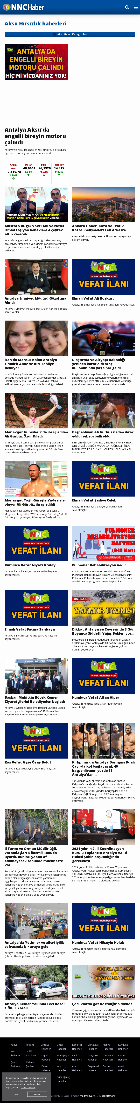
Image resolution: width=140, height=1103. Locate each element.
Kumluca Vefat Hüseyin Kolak (98, 943)
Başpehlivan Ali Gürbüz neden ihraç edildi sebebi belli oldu (103, 434)
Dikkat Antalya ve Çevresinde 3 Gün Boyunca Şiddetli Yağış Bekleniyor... (103, 631)
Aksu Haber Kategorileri (72, 34)
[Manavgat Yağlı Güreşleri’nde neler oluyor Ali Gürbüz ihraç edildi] (36, 478)
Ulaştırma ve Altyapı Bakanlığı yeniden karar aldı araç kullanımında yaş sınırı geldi (98, 364)
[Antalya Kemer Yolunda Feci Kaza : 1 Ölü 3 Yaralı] (36, 982)
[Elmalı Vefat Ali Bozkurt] (103, 276)
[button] (135, 9)
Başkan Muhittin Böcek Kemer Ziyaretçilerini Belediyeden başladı (35, 699)
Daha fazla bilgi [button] (28, 1087)
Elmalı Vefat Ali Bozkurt (93, 298)
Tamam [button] (37, 1094)
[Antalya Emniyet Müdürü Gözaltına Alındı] (36, 276)
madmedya (86, 1095)
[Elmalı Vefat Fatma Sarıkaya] (36, 607)
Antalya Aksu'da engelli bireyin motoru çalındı (35, 136)
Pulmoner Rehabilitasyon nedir (99, 565)
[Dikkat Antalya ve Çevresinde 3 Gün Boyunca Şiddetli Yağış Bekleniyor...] (103, 607)
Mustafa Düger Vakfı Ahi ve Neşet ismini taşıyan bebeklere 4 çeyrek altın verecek (35, 230)
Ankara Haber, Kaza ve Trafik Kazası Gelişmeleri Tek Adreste (99, 228)
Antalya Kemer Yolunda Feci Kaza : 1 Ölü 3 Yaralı (35, 1006)
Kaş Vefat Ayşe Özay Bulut (28, 762)
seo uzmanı (108, 1095)
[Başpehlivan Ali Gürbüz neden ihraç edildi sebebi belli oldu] (103, 410)
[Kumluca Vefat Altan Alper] (103, 675)
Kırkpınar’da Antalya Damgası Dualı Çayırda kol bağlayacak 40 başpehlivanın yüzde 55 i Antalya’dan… (103, 768)
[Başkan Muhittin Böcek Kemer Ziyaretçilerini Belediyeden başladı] (36, 675)
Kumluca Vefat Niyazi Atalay (30, 565)
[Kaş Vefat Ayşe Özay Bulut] (36, 740)
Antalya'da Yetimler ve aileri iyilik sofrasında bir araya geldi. (34, 945)
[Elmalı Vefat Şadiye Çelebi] (103, 478)
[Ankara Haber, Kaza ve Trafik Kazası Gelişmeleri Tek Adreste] (103, 204)
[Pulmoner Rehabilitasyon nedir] (103, 543)
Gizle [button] (16, 1094)
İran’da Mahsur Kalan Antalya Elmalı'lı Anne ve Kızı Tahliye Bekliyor (31, 364)
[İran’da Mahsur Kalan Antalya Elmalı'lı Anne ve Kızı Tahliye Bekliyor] (36, 338)
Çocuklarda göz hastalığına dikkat (102, 1004)
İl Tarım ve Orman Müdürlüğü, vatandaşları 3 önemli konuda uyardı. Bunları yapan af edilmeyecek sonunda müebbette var (34, 857)
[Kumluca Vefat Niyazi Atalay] (36, 543)
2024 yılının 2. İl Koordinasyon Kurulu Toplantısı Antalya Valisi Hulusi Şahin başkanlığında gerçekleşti (99, 855)
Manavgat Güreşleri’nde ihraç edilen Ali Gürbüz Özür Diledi (36, 434)
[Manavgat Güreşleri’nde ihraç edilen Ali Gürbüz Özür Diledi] (36, 410)
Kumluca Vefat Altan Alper (95, 697)
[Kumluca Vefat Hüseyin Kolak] (103, 921)
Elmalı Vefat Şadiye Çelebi (94, 500)
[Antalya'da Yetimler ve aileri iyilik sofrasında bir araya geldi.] (36, 921)
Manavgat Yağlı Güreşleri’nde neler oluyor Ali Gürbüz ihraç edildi (35, 502)
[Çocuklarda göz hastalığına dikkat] (103, 982)
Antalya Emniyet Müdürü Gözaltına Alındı (35, 300)
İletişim (30, 1044)
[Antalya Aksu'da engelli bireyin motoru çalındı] (36, 61)
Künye (14, 1044)
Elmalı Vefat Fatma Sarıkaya (30, 629)
